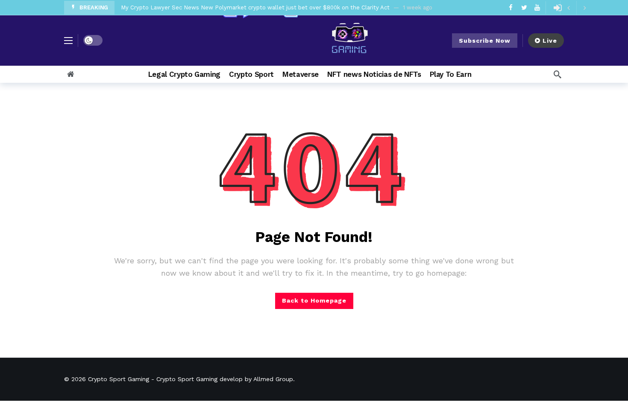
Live (550, 40)
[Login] (557, 7)
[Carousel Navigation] (576, 8)
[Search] (557, 74)
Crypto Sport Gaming (118, 379)
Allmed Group (273, 379)
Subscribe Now (485, 40)
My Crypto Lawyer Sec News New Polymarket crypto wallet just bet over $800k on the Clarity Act (255, 7)
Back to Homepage (314, 300)
